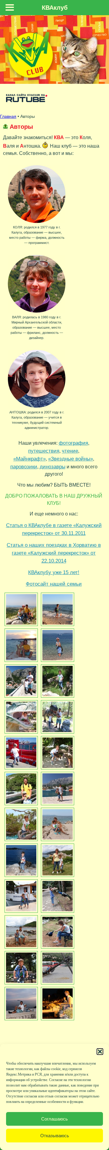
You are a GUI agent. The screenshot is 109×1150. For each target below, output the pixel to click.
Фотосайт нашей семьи (54, 584)
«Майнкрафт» (29, 459)
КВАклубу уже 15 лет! (53, 572)
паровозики (23, 467)
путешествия (43, 451)
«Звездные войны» (70, 459)
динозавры (52, 467)
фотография (73, 443)
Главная (8, 116)
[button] (100, 1052)
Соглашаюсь (54, 1118)
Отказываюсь (54, 1135)
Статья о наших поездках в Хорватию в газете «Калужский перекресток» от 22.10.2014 (54, 553)
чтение (70, 451)
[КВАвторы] (20, 609)
